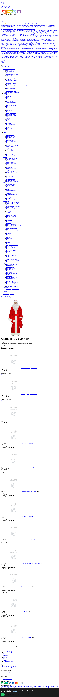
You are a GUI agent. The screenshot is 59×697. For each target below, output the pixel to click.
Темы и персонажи (5, 48)
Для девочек (16, 25)
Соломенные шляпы (41, 43)
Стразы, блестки (36, 36)
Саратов (50, 687)
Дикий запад (55, 49)
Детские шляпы (17, 43)
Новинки (3, 61)
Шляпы (34, 23)
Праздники (3, 56)
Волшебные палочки (32, 30)
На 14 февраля (46, 56)
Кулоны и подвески (29, 31)
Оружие (35, 33)
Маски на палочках (37, 39)
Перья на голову (49, 33)
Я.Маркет (3, 666)
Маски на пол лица (46, 39)
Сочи (54, 687)
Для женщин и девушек (39, 25)
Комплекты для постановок (47, 45)
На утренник (7, 58)
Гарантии (5, 655)
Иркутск (30, 686)
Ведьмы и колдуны (39, 48)
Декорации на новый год (12, 45)
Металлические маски (6, 40)
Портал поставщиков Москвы (8, 667)
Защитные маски (19, 39)
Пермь (25, 687)
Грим (23, 23)
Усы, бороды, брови (25, 38)
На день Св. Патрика (11, 57)
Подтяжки (55, 33)
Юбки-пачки (24, 34)
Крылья (23, 31)
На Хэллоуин (20, 57)
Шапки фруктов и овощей (30, 44)
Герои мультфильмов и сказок (44, 49)
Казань (34, 686)
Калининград (39, 686)
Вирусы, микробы (48, 48)
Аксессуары (18, 23)
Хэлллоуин (7, 23)
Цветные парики (43, 42)
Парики (30, 23)
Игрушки (36, 51)
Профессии (44, 52)
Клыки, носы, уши (30, 35)
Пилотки (33, 43)
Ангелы (17, 48)
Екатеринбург (24, 686)
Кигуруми (3, 29)
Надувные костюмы (50, 26)
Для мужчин (49, 25)
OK (3, 694)
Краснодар (46, 686)
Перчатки (42, 33)
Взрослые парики (9, 42)
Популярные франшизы (36, 52)
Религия (3, 53)
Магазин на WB (7, 674)
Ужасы (24, 53)
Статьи (5, 660)
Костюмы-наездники (28, 26)
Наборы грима (39, 35)
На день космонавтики (35, 57)
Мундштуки (42, 31)
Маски (26, 23)
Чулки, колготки (14, 34)
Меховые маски (15, 40)
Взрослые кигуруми (11, 29)
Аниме (21, 48)
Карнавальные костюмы (6, 25)
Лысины (37, 31)
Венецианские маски (9, 39)
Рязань (33, 687)
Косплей (45, 51)
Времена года (4, 49)
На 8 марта (3, 57)
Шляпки (39, 44)
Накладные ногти (14, 33)
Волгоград (13, 686)
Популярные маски (41, 40)
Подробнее (14, 691)
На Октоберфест (29, 56)
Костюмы (13, 23)
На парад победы (45, 57)
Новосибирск (17, 687)
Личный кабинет (5, 64)
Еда (13, 51)
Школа (41, 53)
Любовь (49, 51)
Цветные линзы (32, 34)
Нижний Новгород (5, 6)
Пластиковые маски (31, 40)
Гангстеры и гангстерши (14, 49)
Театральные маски (50, 40)
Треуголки (49, 43)
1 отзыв (2, 374)
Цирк (37, 53)
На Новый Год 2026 (38, 56)
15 (1, 425)
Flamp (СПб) (9, 666)
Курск (56, 686)
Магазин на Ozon (7, 672)
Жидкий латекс (12, 35)
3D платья (19, 26)
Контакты (5, 658)
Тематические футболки (11, 26)
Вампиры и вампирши (28, 48)
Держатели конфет (35, 45)
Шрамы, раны (34, 38)
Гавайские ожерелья (42, 30)
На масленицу (20, 56)
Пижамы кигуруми (30, 29)
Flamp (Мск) (16, 666)
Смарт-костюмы (4, 27)
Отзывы (5, 657)
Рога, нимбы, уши (5, 34)
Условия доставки (7, 653)
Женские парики (26, 42)
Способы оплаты (7, 651)
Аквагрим (5, 35)
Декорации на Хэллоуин (25, 45)
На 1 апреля (26, 57)
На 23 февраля (53, 56)
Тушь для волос (16, 38)
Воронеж (18, 686)
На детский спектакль (11, 56)
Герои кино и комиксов (31, 49)
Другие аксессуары (52, 30)
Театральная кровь (45, 36)
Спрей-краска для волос (26, 36)
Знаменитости (30, 51)
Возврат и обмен (7, 652)
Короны (29, 43)
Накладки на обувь (5, 33)
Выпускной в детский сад (17, 58)
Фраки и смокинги (31, 53)
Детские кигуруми (20, 29)
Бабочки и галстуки (11, 30)
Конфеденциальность (8, 661)
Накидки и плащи (49, 31)
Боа (22, 30)
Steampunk (12, 48)
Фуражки (54, 43)
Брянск (2, 686)
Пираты (24, 52)
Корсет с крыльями (16, 31)
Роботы (17, 53)
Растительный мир (52, 52)
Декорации (39, 23)
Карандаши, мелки (21, 35)
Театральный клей (7, 38)
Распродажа (3, 60)
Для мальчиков (22, 25)
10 (1, 401)
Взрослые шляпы (9, 43)
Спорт (21, 53)
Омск (22, 687)
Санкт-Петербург (44, 687)
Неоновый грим (47, 35)
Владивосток (7, 686)
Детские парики (18, 42)
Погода (28, 52)
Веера (24, 30)
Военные (56, 48)
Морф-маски (23, 40)
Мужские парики (34, 42)
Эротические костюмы (48, 53)
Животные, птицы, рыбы (20, 51)
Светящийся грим (7, 36)
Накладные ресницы (24, 33)
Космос (41, 51)
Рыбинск (30, 687)
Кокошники (24, 43)
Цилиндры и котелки (6, 44)
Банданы (19, 30)
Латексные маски (27, 39)
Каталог (3, 23)
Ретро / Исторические (10, 53)
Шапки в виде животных (17, 44)
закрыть (2, 62)
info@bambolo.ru (14, 9)
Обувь (31, 33)
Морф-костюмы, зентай (39, 26)
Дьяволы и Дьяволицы (6, 51)
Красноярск (52, 686)
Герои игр (22, 49)
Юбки (19, 34)
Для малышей (30, 25)
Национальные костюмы (10, 52)
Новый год (19, 52)
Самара (37, 687)
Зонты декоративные (6, 31)
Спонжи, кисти (16, 36)
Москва (2, 687)
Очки (38, 33)
